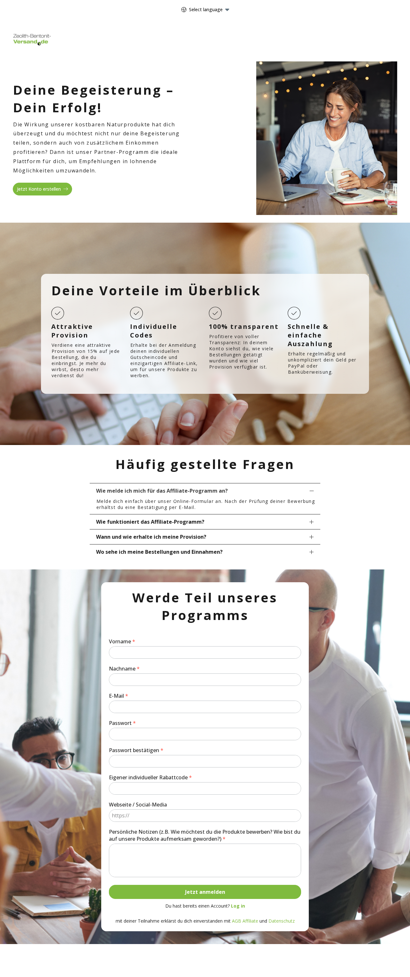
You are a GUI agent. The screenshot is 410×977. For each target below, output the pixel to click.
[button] (205, 490)
